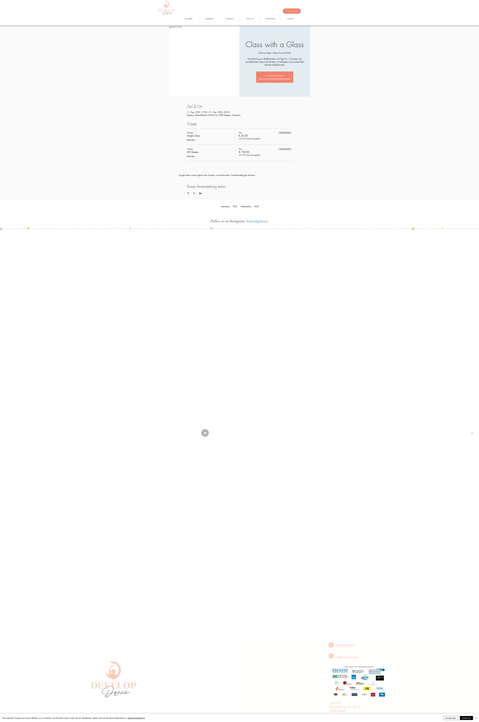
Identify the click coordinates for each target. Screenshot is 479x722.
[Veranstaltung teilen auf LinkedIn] (200, 193)
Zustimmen (466, 718)
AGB (256, 206)
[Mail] (331, 655)
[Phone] (331, 645)
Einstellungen (451, 718)
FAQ (235, 206)
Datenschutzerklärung (136, 718)
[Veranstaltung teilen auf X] (194, 193)
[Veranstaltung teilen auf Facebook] (188, 193)
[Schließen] (476, 718)
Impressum (225, 206)
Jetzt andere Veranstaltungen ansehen (275, 78)
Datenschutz (246, 206)
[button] (209, 18)
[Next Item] (472, 433)
